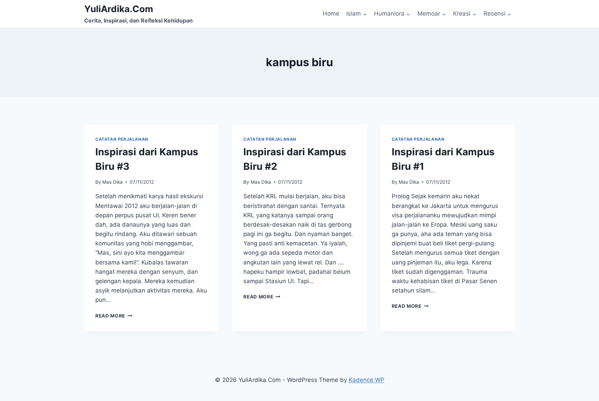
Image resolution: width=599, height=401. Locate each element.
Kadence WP (366, 379)
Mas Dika (112, 182)
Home (331, 13)
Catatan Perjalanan (121, 139)
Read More (113, 316)
